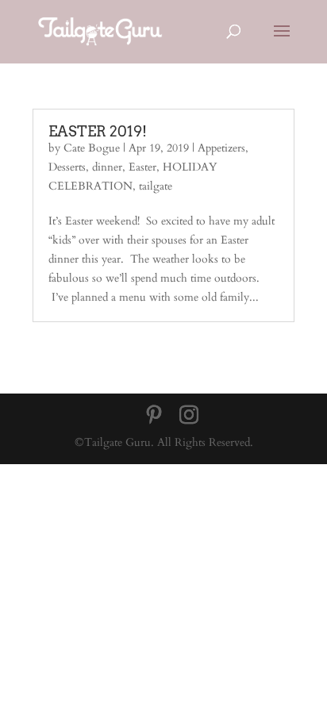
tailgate (155, 186)
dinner (107, 167)
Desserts (67, 167)
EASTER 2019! (97, 131)
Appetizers (221, 148)
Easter (142, 167)
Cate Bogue (91, 148)
